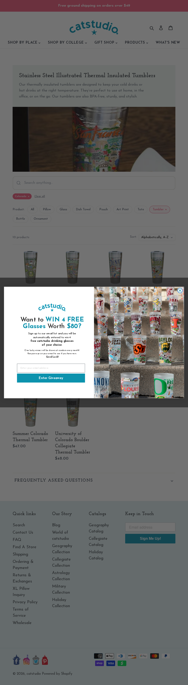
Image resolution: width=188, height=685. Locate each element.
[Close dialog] (180, 290)
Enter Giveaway (51, 378)
